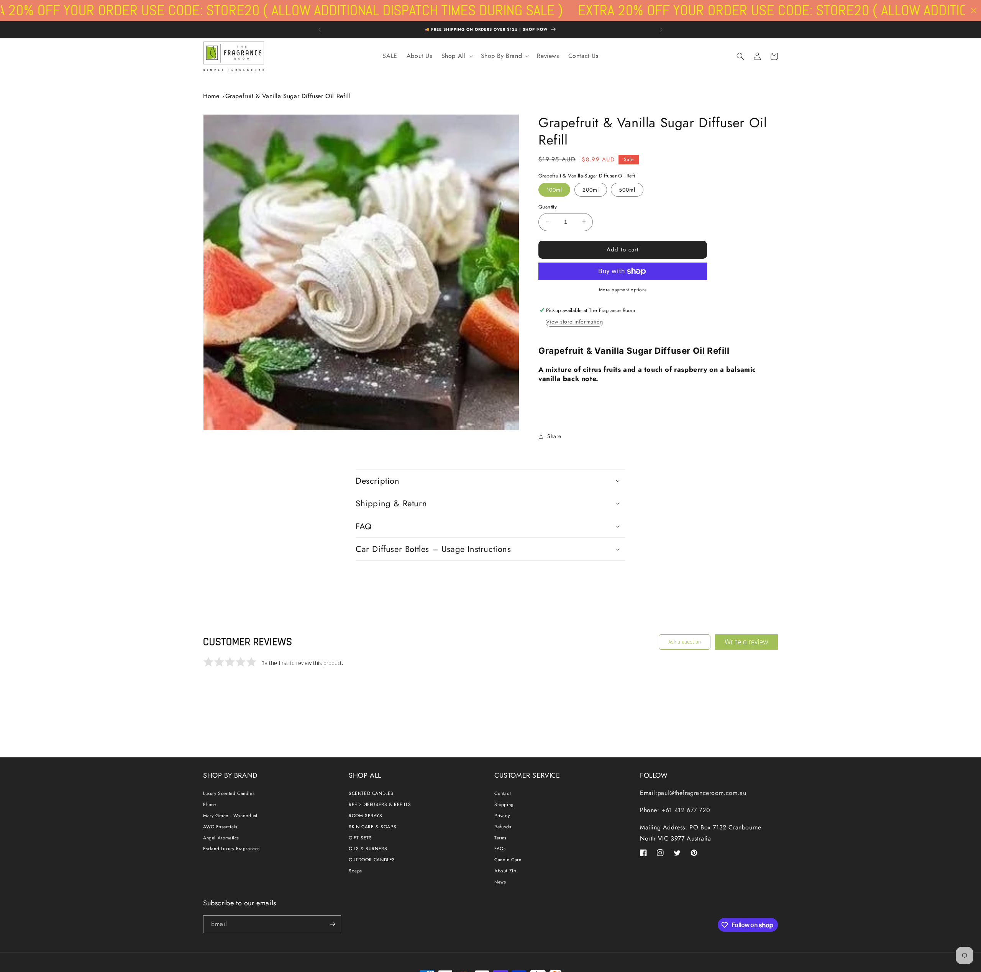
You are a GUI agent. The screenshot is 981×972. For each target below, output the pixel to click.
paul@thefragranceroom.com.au (702, 792)
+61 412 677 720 (684, 810)
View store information (574, 321)
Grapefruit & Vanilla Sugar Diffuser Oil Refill (288, 96)
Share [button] (554, 436)
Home (211, 96)
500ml (627, 190)
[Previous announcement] (319, 29)
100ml (554, 190)
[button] (456, 56)
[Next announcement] (661, 29)
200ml (590, 190)
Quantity (547, 206)
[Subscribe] (332, 924)
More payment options (623, 289)
